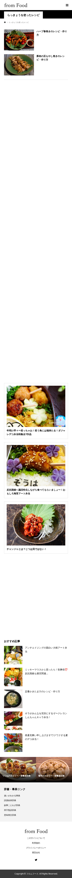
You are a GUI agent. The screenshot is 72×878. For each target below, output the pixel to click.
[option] (18, 769)
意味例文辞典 (10, 815)
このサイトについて (36, 838)
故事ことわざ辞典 (12, 805)
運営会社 (36, 852)
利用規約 (36, 842)
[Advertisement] (36, 230)
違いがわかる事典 (12, 795)
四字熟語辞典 (10, 810)
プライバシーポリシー (36, 847)
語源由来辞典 (10, 800)
